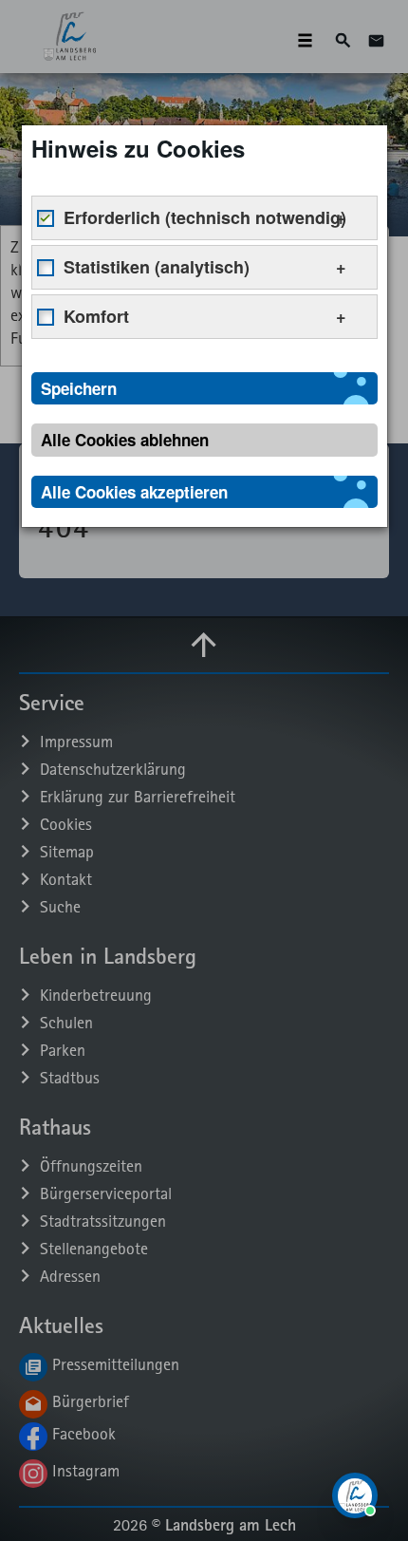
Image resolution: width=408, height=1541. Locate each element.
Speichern (79, 388)
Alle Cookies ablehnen (125, 439)
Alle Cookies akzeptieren (134, 491)
